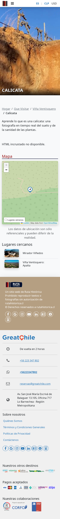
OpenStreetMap (50, 222)
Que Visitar (21, 109)
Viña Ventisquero (44, 109)
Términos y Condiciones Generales (24, 427)
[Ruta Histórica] (5, 3)
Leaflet (26, 222)
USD (54, 3)
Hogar (6, 109)
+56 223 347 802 (29, 360)
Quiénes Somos (12, 421)
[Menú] (12, 3)
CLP (46, 3)
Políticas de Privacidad (16, 433)
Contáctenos (11, 440)
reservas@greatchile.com (35, 383)
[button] (30, 189)
